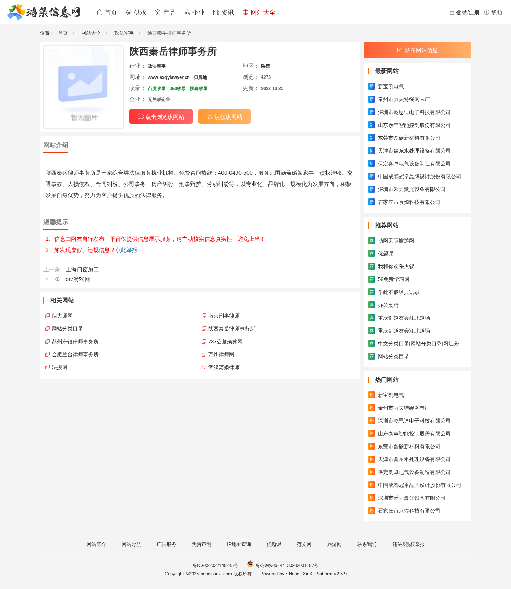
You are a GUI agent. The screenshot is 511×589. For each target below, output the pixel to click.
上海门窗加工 (82, 269)
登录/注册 (468, 12)
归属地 (200, 77)
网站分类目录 (67, 329)
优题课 (274, 544)
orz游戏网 (78, 279)
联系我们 (367, 544)
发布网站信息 (421, 50)
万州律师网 (221, 354)
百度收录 (157, 88)
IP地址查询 (239, 544)
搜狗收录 (199, 88)
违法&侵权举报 (408, 544)
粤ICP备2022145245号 (215, 565)
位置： (47, 33)
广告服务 (166, 544)
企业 (197, 12)
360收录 (178, 88)
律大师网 (62, 316)
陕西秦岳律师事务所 (231, 329)
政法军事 (124, 33)
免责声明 (201, 544)
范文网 (304, 544)
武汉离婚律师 (224, 367)
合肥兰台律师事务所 (75, 354)
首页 (110, 12)
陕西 (265, 66)
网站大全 (262, 12)
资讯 (226, 12)
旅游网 (334, 544)
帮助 (496, 12)
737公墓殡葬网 (225, 341)
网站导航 (131, 544)
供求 (139, 12)
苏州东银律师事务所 (75, 341)
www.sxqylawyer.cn (169, 77)
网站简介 (96, 544)
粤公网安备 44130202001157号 (286, 565)
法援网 (59, 367)
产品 (168, 12)
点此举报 (126, 250)
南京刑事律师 (224, 316)
